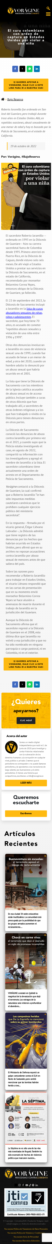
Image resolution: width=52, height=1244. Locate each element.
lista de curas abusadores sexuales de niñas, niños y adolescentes (24, 313)
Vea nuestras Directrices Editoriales (26, 1241)
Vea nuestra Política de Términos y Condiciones (26, 1233)
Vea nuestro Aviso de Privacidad (26, 1237)
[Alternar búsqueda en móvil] (48, 8)
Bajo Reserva (15, 99)
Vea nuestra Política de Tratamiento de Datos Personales (26, 1229)
